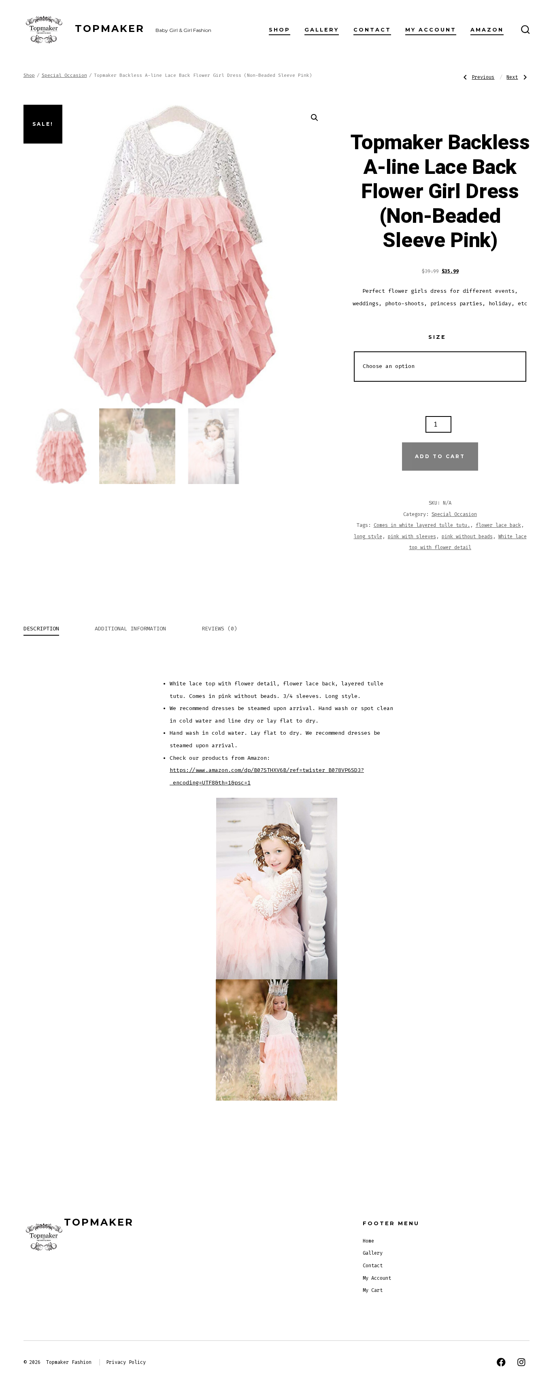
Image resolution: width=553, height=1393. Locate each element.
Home (368, 1241)
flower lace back (498, 525)
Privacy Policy (126, 1362)
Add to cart (440, 456)
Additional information (130, 628)
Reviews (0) (219, 628)
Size (437, 337)
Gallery (321, 30)
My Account (430, 30)
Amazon (487, 30)
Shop (279, 30)
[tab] (41, 629)
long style (368, 536)
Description (41, 628)
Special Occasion (64, 75)
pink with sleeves (412, 536)
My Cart (373, 1290)
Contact (372, 30)
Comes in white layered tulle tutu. (422, 525)
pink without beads (467, 536)
